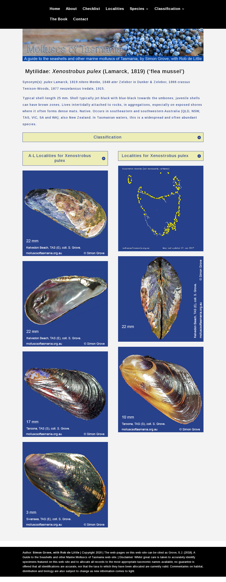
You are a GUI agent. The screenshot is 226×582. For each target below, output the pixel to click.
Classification (167, 9)
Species (137, 9)
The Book (58, 19)
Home (55, 9)
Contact (80, 19)
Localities (115, 9)
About (71, 9)
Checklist (91, 9)
